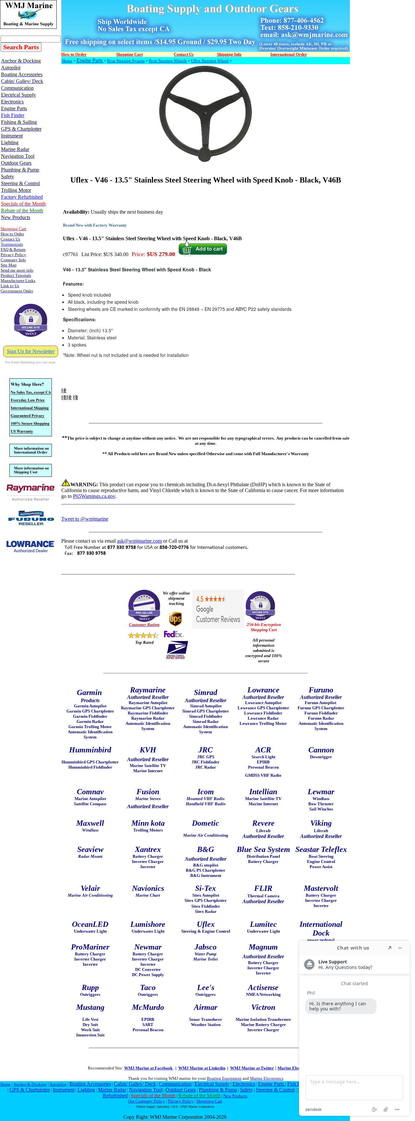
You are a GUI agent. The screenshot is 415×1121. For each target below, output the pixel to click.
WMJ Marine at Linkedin (201, 1068)
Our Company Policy (146, 1101)
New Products (235, 1095)
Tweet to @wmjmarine (84, 519)
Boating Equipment (224, 1078)
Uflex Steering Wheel (210, 60)
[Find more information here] (354, 1028)
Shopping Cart (209, 1101)
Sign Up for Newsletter (30, 351)
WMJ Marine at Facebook (148, 1068)
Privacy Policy (181, 1101)
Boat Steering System (126, 60)
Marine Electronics (266, 1078)
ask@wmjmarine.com (139, 541)
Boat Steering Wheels (168, 60)
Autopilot (57, 1084)
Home (67, 60)
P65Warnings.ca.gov (94, 496)
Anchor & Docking (30, 1084)
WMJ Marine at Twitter (252, 1068)
